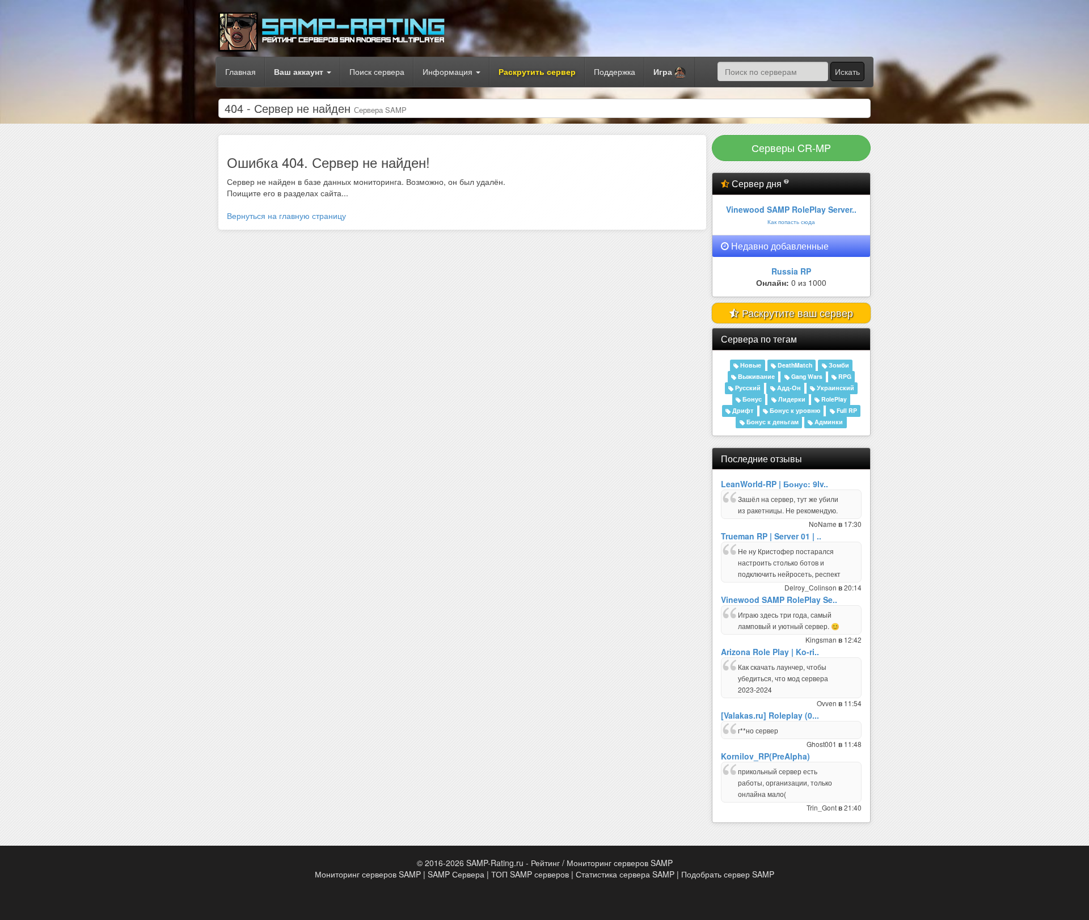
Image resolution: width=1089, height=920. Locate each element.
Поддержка (614, 71)
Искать (847, 71)
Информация (449, 71)
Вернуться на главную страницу (286, 215)
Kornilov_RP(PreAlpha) (765, 756)
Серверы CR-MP (791, 147)
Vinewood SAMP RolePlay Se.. (779, 599)
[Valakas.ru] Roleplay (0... (770, 715)
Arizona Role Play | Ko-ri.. (770, 651)
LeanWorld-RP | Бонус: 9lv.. (774, 483)
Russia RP (791, 271)
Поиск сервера (376, 71)
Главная (240, 71)
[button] (669, 72)
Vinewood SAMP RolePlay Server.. (791, 209)
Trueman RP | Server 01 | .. (771, 536)
